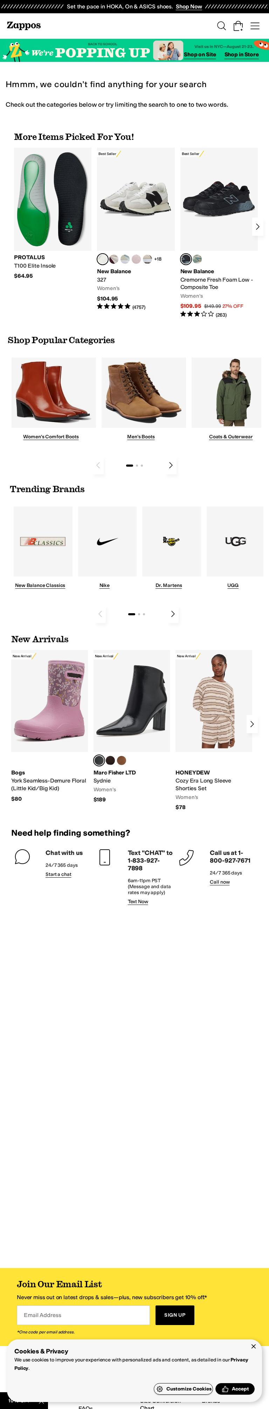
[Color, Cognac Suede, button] (121, 760)
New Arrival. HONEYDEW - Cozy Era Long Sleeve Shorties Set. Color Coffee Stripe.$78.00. (213, 730)
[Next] (257, 227)
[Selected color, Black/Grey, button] (186, 259)
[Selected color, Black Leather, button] (99, 760)
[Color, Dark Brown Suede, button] (110, 760)
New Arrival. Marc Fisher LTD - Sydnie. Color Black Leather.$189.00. (132, 726)
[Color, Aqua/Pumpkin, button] (197, 259)
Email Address (42, 1315)
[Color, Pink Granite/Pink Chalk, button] (136, 259)
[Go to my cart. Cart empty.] (238, 26)
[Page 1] (129, 466)
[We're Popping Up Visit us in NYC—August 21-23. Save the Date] (134, 50)
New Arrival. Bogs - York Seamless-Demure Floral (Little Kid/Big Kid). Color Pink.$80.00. (49, 726)
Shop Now (189, 6)
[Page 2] (137, 466)
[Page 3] (142, 466)
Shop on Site (200, 54)
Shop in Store (242, 54)
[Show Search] (221, 26)
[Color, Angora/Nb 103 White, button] (125, 259)
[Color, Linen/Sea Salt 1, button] (147, 259)
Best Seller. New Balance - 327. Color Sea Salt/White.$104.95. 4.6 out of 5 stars (135, 229)
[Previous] (98, 465)
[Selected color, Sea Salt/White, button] (102, 259)
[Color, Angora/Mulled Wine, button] (113, 259)
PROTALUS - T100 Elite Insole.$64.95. (52, 214)
